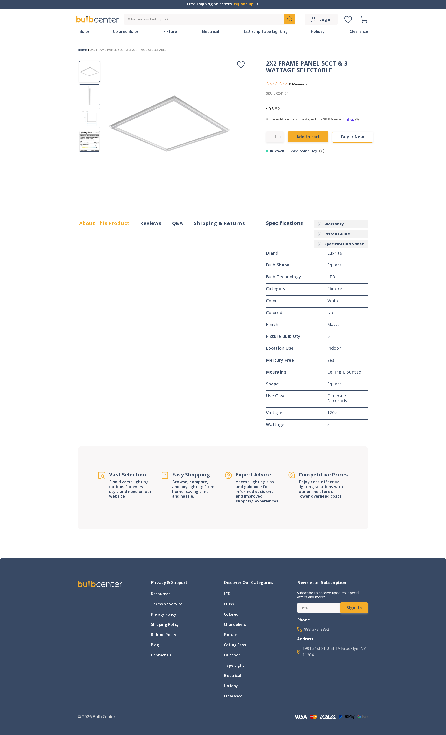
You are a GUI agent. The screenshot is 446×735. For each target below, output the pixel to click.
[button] (364, 19)
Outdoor (232, 655)
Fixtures (231, 634)
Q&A (177, 223)
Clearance (233, 696)
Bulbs (229, 604)
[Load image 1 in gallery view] (89, 71)
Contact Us (161, 655)
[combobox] (209, 19)
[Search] (289, 19)
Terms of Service (167, 604)
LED (227, 594)
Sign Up (354, 607)
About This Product (104, 223)
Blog (155, 644)
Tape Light (234, 665)
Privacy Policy (163, 614)
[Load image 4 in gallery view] (89, 141)
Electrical (232, 675)
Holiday (231, 685)
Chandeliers (235, 624)
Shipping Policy (165, 624)
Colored (231, 614)
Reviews (150, 223)
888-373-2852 (316, 629)
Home (82, 50)
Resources (161, 594)
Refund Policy (164, 634)
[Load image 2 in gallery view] (89, 95)
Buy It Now (352, 137)
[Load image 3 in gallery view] (89, 118)
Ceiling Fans (235, 644)
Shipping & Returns (219, 223)
